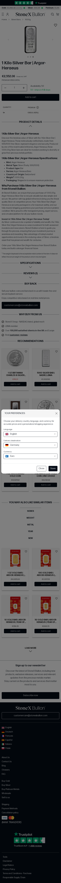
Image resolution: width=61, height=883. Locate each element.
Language (8, 429)
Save (53, 468)
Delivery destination (12, 440)
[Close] (56, 413)
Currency (8, 451)
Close (41, 468)
